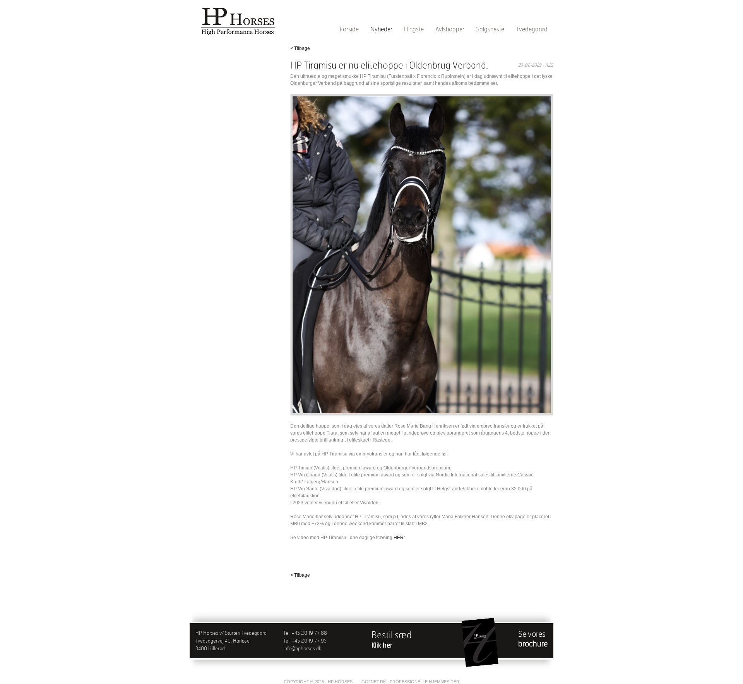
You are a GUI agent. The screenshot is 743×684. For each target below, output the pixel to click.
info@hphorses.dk (302, 648)
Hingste (414, 29)
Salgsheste (490, 29)
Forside (349, 29)
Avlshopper (449, 29)
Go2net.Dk (373, 681)
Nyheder (381, 29)
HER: (399, 537)
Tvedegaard (532, 29)
